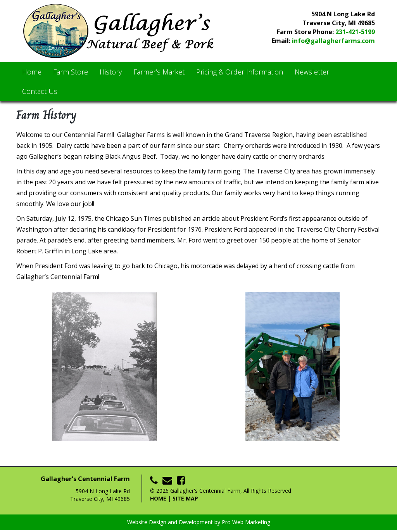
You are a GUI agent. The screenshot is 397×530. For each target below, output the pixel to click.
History (111, 71)
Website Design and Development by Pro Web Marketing (198, 522)
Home (31, 71)
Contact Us (39, 91)
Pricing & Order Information (239, 71)
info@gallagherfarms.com (333, 40)
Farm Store (70, 71)
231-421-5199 (355, 32)
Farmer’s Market (159, 71)
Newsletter (312, 71)
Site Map (185, 498)
